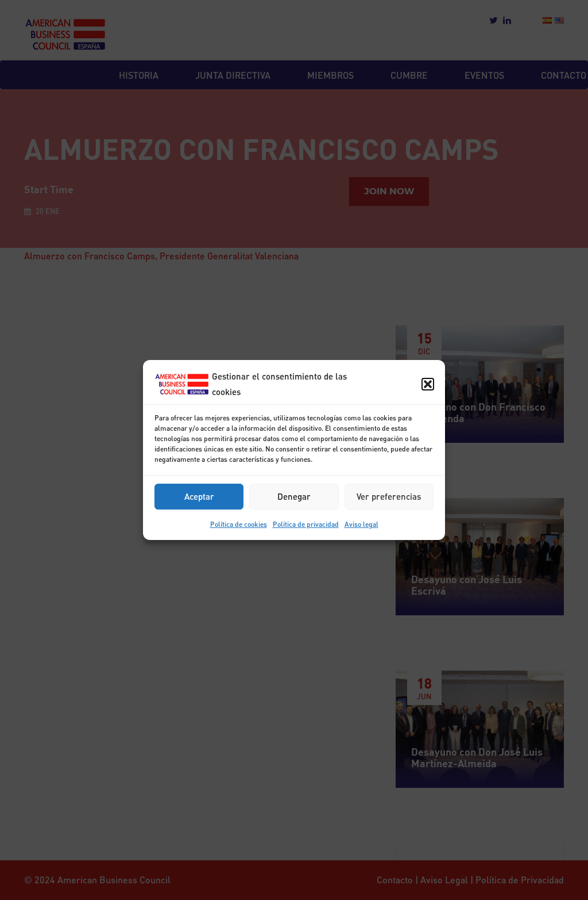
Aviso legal (361, 524)
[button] (428, 384)
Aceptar (199, 496)
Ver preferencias (389, 496)
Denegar (294, 496)
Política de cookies (238, 524)
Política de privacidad (306, 524)
